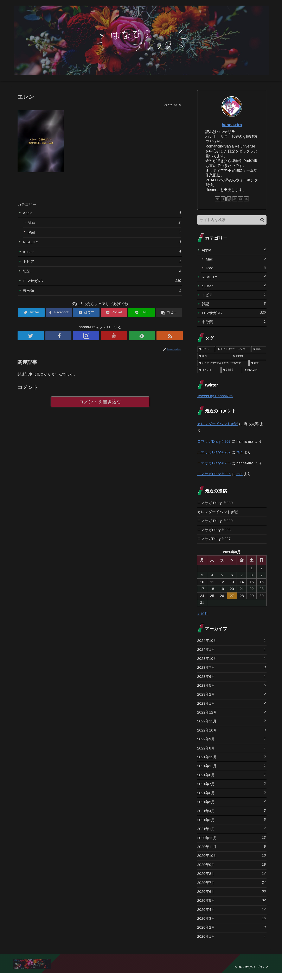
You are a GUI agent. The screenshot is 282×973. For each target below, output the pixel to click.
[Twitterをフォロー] (31, 335)
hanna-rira (232, 125)
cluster (102, 252)
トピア (102, 261)
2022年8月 (231, 748)
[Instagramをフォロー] (86, 335)
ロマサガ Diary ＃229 (215, 521)
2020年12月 (231, 838)
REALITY (102, 242)
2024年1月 (231, 649)
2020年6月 (231, 891)
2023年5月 (231, 685)
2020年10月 (231, 855)
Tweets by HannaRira (215, 396)
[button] (262, 220)
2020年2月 (231, 927)
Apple (102, 213)
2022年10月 (231, 730)
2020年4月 (231, 909)
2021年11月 (231, 766)
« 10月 (202, 614)
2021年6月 (231, 793)
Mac (104, 222)
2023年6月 (231, 676)
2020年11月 (231, 847)
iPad (104, 232)
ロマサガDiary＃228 (214, 530)
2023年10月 (231, 658)
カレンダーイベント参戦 (217, 424)
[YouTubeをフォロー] (114, 335)
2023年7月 (231, 667)
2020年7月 (231, 882)
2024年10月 (231, 640)
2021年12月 (231, 757)
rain (239, 452)
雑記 (102, 271)
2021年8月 (231, 775)
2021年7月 (231, 784)
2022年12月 (231, 712)
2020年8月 (231, 873)
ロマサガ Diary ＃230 (215, 503)
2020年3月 (231, 918)
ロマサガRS (102, 281)
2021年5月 (231, 802)
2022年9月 (231, 739)
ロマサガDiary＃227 (214, 539)
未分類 (102, 290)
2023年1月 (231, 703)
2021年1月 (231, 829)
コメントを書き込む (100, 401)
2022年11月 (231, 721)
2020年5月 (231, 900)
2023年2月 (231, 694)
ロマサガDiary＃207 (214, 441)
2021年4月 (231, 811)
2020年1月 (231, 936)
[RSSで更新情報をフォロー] (169, 335)
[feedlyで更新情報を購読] (142, 335)
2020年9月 (231, 864)
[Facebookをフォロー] (58, 335)
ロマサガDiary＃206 (214, 463)
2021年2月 (231, 820)
